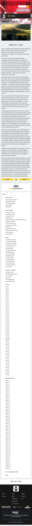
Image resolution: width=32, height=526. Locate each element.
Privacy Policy (20, 522)
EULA (10, 522)
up (16, 179)
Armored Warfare (16, 488)
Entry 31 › (24, 179)
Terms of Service (14, 522)
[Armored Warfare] (23, 10)
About (5, 21)
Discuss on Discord (17, 188)
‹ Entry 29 (7, 179)
